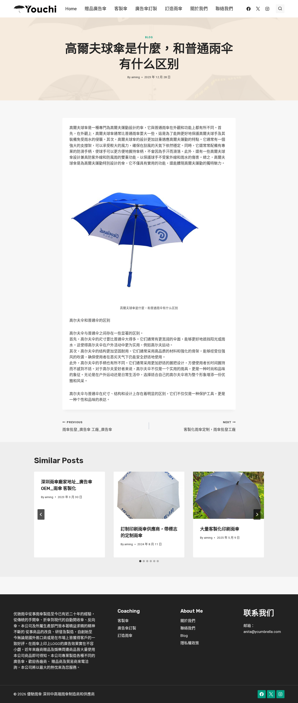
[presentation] (149, 495)
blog (149, 37)
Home (71, 8)
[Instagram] (267, 9)
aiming (135, 77)
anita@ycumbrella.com (262, 631)
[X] (258, 9)
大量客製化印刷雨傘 (219, 529)
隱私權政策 (189, 643)
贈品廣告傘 (95, 8)
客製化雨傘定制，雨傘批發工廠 (210, 426)
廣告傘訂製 (146, 8)
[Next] (256, 514)
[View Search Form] (280, 8)
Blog (184, 635)
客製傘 (120, 8)
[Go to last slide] (41, 514)
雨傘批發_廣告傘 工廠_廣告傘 (87, 426)
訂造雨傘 (173, 8)
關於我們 (199, 8)
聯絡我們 (224, 8)
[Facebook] (249, 9)
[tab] (140, 561)
